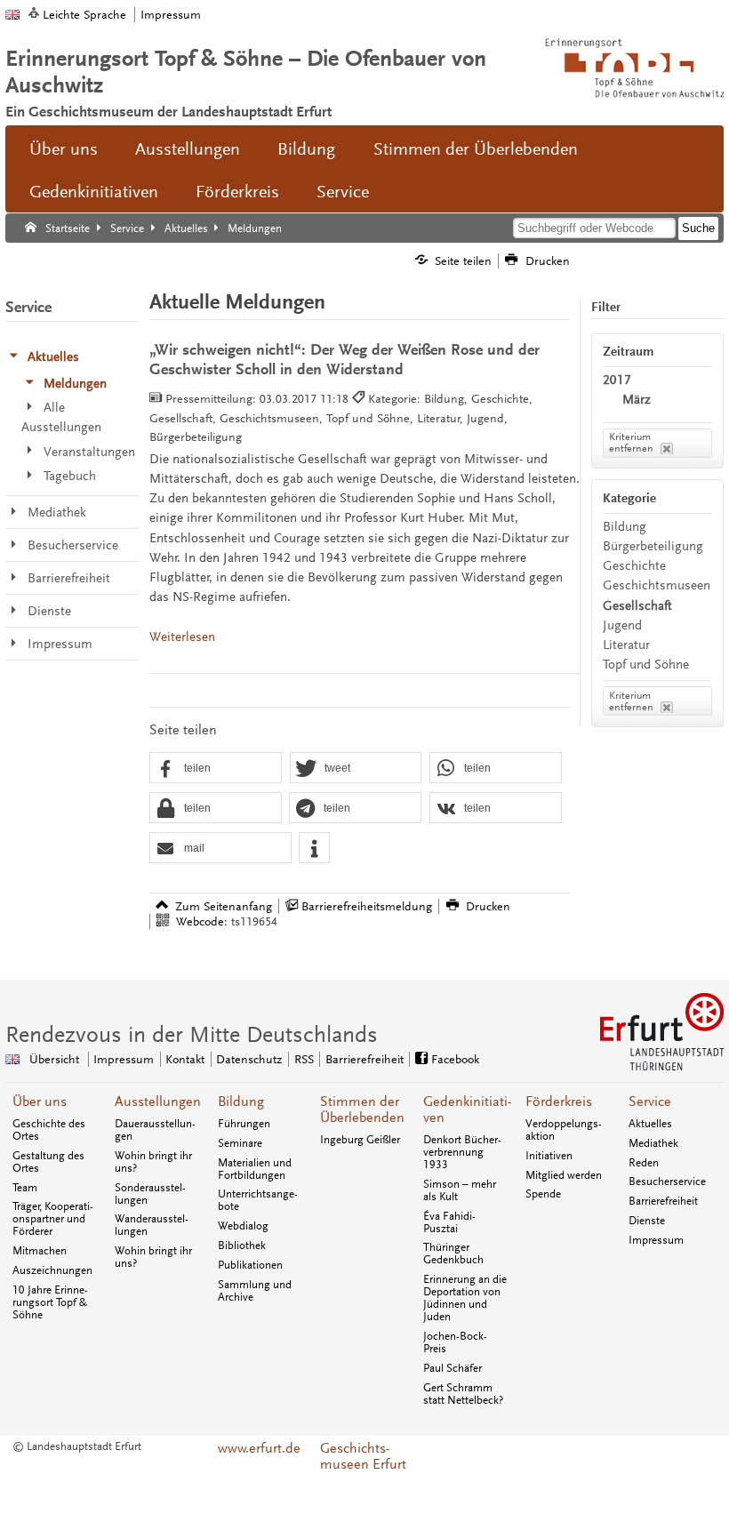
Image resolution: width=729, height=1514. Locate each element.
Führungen (244, 1123)
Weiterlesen (182, 637)
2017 (617, 380)
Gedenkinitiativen (93, 192)
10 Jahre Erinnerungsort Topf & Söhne (50, 1302)
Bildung (306, 149)
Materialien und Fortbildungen (255, 1169)
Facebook (455, 1059)
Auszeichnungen (52, 1270)
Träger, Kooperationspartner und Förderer (52, 1219)
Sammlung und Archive (255, 1290)
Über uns (63, 149)
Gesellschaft (637, 605)
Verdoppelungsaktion (563, 1129)
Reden (644, 1163)
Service (342, 192)
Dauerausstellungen (155, 1129)
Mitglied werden (563, 1175)
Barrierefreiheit (364, 1059)
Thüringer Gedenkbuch (453, 1253)
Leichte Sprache (84, 14)
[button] (216, 768)
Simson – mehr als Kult (459, 1190)
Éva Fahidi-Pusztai (449, 1222)
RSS (304, 1059)
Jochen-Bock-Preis (455, 1342)
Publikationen (250, 1265)
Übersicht (54, 1059)
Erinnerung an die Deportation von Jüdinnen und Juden (465, 1298)
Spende (543, 1194)
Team (24, 1188)
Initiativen (549, 1156)
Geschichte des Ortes (48, 1129)
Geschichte (634, 565)
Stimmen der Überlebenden (475, 149)
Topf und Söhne (646, 664)
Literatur (626, 645)
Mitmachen (39, 1251)
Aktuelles (650, 1123)
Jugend (622, 625)
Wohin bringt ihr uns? (153, 1162)
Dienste (647, 1220)
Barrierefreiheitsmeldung (366, 906)
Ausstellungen (187, 149)
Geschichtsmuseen (656, 585)
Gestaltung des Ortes (48, 1162)
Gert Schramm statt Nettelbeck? (463, 1394)
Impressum (170, 14)
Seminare (240, 1143)
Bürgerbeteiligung (653, 546)
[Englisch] (12, 15)
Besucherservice (667, 1181)
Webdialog (243, 1226)
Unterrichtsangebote (258, 1200)
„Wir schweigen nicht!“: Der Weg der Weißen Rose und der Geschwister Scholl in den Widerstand (344, 359)
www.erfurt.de (259, 1448)
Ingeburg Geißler (360, 1139)
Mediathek (653, 1143)
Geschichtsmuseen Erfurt (363, 1456)
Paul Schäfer (452, 1368)
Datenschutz (249, 1059)
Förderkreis (237, 192)
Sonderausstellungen (150, 1194)
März (636, 399)
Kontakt (184, 1059)
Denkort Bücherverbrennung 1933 (462, 1152)
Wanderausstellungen (151, 1225)
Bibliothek (242, 1245)
